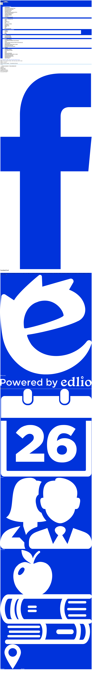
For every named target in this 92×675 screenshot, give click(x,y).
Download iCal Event (14, 63)
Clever (6, 41)
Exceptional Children (8, 23)
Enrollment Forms (8, 11)
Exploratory (7, 24)
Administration (7, 7)
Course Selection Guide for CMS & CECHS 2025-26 (14, 42)
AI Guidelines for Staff (8, 50)
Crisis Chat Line (7, 43)
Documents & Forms (8, 10)
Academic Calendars (8, 14)
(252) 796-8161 (5, 70)
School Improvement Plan (9, 9)
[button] (7, 6)
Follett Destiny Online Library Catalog (11, 44)
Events (1, 64)
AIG (5, 27)
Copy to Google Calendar (4, 63)
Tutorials (6, 47)
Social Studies (7, 21)
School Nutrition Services (9, 13)
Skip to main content (3, 0)
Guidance (6, 31)
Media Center (7, 25)
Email (6, 52)
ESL (5, 22)
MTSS (6, 26)
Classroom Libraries (8, 37)
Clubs (6, 33)
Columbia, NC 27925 (4, 69)
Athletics (6, 30)
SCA (5, 32)
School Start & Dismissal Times (10, 8)
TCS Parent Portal (8, 35)
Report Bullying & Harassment (10, 46)
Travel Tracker (7, 57)
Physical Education (8, 28)
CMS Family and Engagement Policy (11, 12)
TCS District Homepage (9, 16)
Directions (22, 668)
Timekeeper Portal (8, 56)
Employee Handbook (8, 53)
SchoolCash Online (8, 36)
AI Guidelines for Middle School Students (12, 40)
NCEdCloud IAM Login (9, 45)
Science (6, 20)
